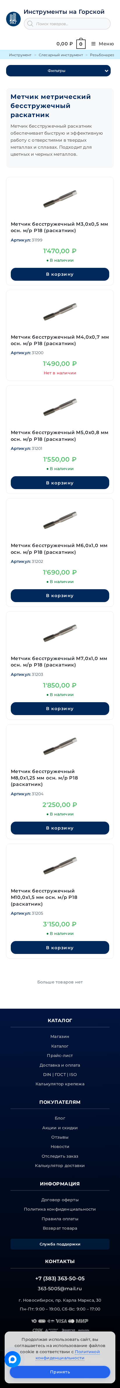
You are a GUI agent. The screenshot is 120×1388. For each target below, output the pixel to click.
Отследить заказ (60, 1156)
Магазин (59, 1036)
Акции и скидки (60, 1127)
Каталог (59, 1046)
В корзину (60, 274)
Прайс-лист (60, 1055)
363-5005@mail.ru (60, 1288)
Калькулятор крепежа (60, 1084)
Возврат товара (60, 1228)
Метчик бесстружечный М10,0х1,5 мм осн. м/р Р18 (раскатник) (44, 897)
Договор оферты (60, 1199)
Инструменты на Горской (64, 11)
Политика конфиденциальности (60, 1209)
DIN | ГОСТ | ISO (60, 1074)
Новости (60, 1146)
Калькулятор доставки (60, 1165)
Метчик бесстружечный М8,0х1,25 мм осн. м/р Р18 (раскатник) (44, 778)
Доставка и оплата (60, 1065)
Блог (60, 1118)
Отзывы (59, 1137)
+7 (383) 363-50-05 (60, 1278)
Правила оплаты (60, 1218)
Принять (60, 1372)
